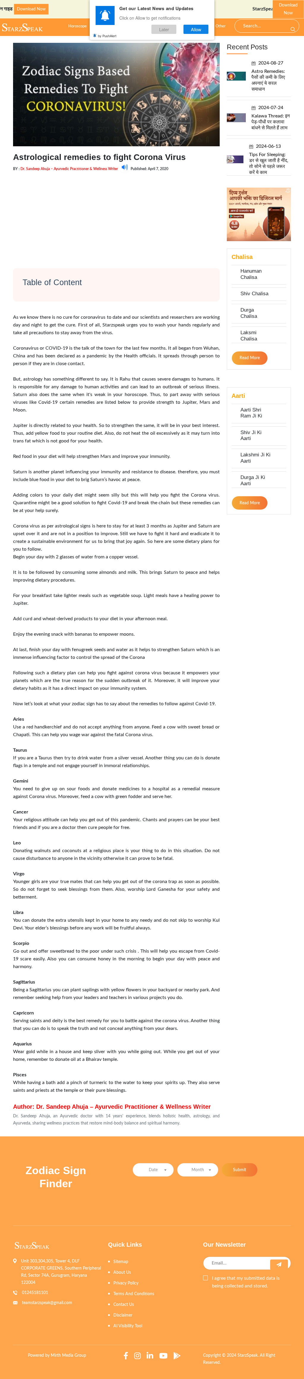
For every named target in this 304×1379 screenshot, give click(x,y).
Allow (196, 29)
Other (221, 26)
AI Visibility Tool (127, 1326)
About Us (122, 1272)
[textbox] (153, 1170)
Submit (239, 1170)
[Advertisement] (116, 214)
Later (164, 29)
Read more (250, 358)
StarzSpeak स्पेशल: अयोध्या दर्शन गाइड (263, 9)
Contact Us (123, 1305)
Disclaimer (122, 1315)
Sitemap (120, 1262)
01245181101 (35, 1293)
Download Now (288, 9)
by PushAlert (107, 35)
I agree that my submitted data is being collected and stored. (246, 1282)
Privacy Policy (125, 1283)
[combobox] (153, 1170)
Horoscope (77, 26)
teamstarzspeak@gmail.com (47, 1303)
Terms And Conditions (133, 1294)
